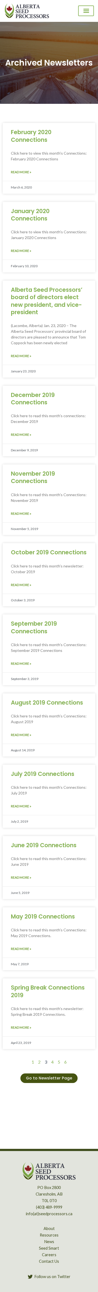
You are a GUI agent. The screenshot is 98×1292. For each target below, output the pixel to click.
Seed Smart (49, 1248)
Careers (49, 1254)
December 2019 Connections (33, 398)
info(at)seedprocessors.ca (49, 1213)
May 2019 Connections (43, 916)
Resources (49, 1235)
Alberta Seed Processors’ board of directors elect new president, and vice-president (46, 301)
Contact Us (49, 1261)
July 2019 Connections (42, 774)
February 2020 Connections (31, 135)
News (49, 1241)
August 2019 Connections (47, 703)
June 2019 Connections (43, 845)
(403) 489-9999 (49, 1207)
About (49, 1228)
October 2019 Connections (49, 552)
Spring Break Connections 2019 (48, 991)
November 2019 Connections (33, 477)
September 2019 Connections (34, 627)
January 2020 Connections (30, 214)
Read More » (21, 172)
